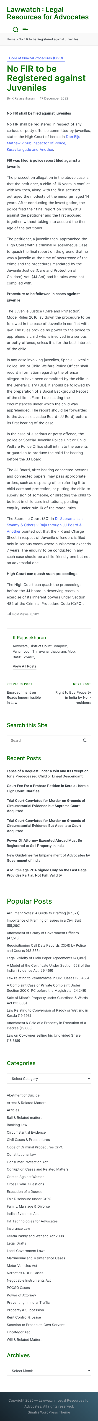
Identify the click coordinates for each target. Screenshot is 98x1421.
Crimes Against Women (25, 1177)
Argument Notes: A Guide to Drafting (36, 913)
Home (11, 39)
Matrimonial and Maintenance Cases (36, 1258)
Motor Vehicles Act (22, 1265)
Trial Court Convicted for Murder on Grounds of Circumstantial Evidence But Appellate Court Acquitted (46, 825)
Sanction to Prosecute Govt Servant (35, 1325)
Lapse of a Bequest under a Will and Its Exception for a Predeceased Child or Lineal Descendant (47, 773)
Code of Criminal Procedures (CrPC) (36, 58)
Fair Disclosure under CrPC (29, 1199)
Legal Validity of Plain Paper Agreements (39, 958)
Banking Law (17, 1125)
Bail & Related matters (24, 1117)
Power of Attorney (21, 1295)
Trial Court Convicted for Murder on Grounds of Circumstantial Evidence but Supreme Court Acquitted (46, 805)
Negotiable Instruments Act (29, 1280)
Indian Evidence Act (23, 1213)
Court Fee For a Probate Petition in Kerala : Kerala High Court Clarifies (48, 788)
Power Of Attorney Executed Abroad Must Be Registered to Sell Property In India (44, 843)
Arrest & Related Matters (26, 1103)
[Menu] (25, 29)
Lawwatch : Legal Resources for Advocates (48, 13)
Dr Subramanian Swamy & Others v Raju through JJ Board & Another (45, 524)
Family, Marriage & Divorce (28, 1206)
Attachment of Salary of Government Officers (43, 933)
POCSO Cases (18, 1288)
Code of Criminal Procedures (35, 1147)
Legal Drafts (16, 1243)
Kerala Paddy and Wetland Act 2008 (35, 1236)
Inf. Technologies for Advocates (32, 1221)
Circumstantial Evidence (26, 1132)
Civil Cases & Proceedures (28, 1139)
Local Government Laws (26, 1251)
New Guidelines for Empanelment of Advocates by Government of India (48, 858)
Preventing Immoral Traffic (28, 1302)
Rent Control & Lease (24, 1317)
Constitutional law (21, 1154)
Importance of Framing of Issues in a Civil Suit (44, 920)
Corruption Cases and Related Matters (38, 1169)
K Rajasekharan (29, 637)
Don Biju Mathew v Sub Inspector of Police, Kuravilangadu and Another (43, 142)
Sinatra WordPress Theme (49, 1412)
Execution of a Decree (24, 1191)
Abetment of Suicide (23, 1095)
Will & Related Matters (24, 1339)
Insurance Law (18, 1228)
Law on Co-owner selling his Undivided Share (44, 1035)
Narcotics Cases (25, 1273)
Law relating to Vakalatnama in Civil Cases (40, 978)
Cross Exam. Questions (25, 1184)
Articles (13, 1110)
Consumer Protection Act (27, 1162)
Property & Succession (25, 1310)
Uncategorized (19, 1332)
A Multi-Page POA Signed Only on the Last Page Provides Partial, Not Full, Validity (47, 872)
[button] (24, 666)
